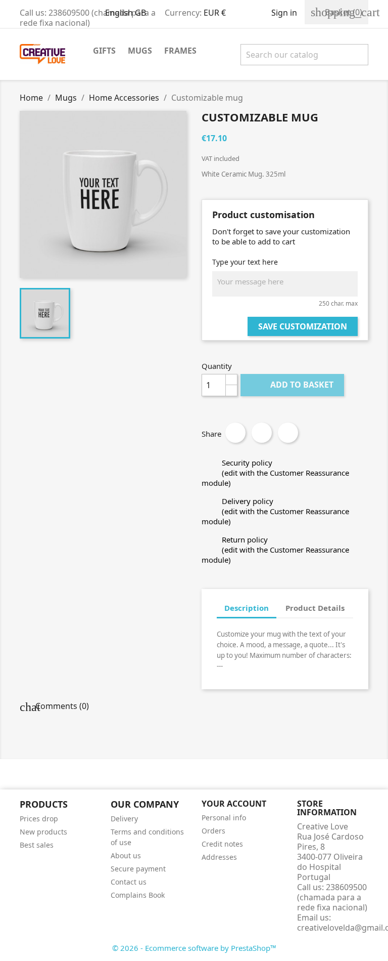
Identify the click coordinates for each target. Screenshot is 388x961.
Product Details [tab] (315, 608)
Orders (213, 830)
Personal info (224, 817)
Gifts (104, 50)
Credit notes (222, 844)
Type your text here (245, 262)
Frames (180, 50)
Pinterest (288, 433)
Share (235, 433)
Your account (234, 803)
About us (126, 855)
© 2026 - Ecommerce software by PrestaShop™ (194, 948)
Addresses (219, 857)
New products (43, 832)
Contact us (129, 882)
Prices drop (39, 818)
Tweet (262, 433)
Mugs (140, 50)
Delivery (124, 818)
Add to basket (293, 384)
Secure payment (138, 868)
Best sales (37, 845)
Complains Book (138, 895)
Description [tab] (246, 608)
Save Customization (302, 326)
